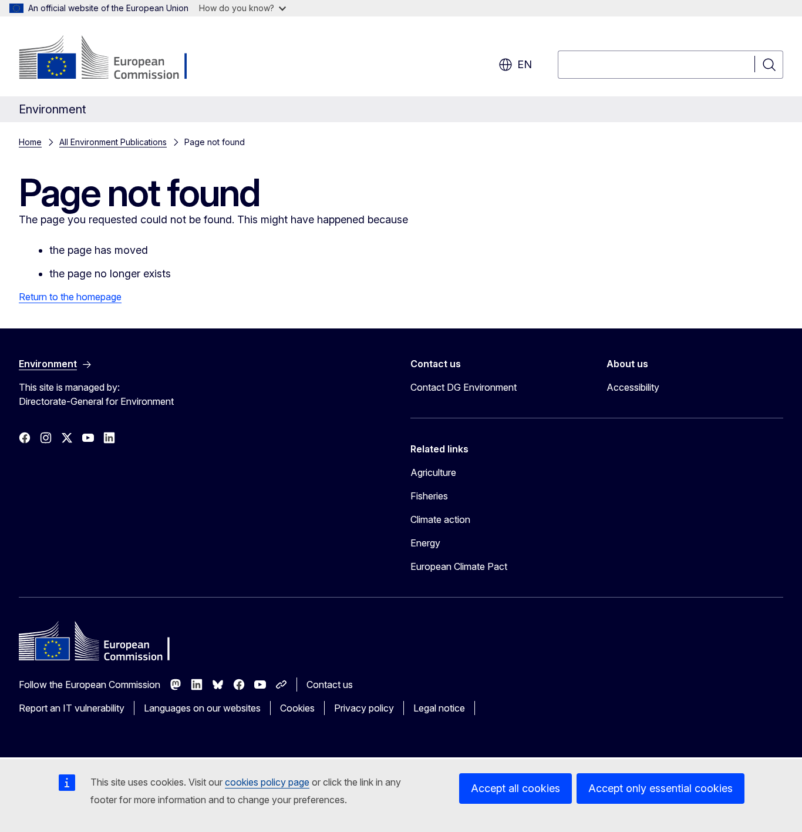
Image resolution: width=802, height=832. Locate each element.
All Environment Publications (113, 142)
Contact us (329, 684)
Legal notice (439, 708)
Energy (425, 543)
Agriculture (433, 472)
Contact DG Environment (463, 387)
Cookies (297, 708)
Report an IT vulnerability (71, 708)
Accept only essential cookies (660, 788)
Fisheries (429, 496)
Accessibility (632, 387)
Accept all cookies (515, 788)
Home (30, 142)
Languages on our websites (202, 708)
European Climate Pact (458, 566)
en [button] (524, 64)
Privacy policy (364, 708)
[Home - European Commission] (113, 58)
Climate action (440, 519)
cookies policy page (267, 782)
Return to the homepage (70, 297)
